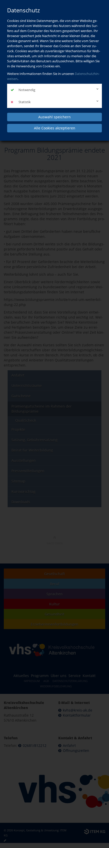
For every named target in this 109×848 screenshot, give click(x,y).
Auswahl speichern (54, 117)
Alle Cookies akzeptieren (54, 128)
